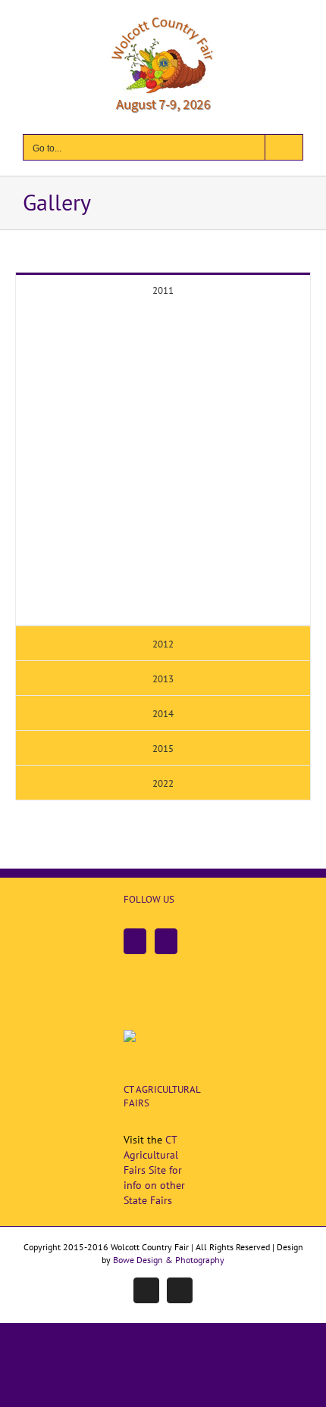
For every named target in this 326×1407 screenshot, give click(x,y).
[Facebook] (135, 941)
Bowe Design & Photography (168, 1259)
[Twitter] (166, 941)
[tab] (163, 290)
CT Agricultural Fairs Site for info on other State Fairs (154, 1170)
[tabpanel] (163, 466)
